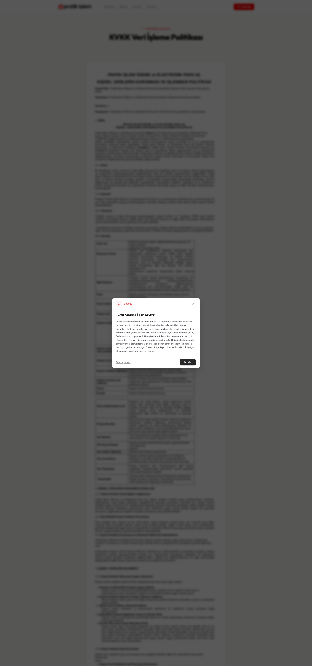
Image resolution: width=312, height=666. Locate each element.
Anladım (188, 362)
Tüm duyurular (123, 362)
